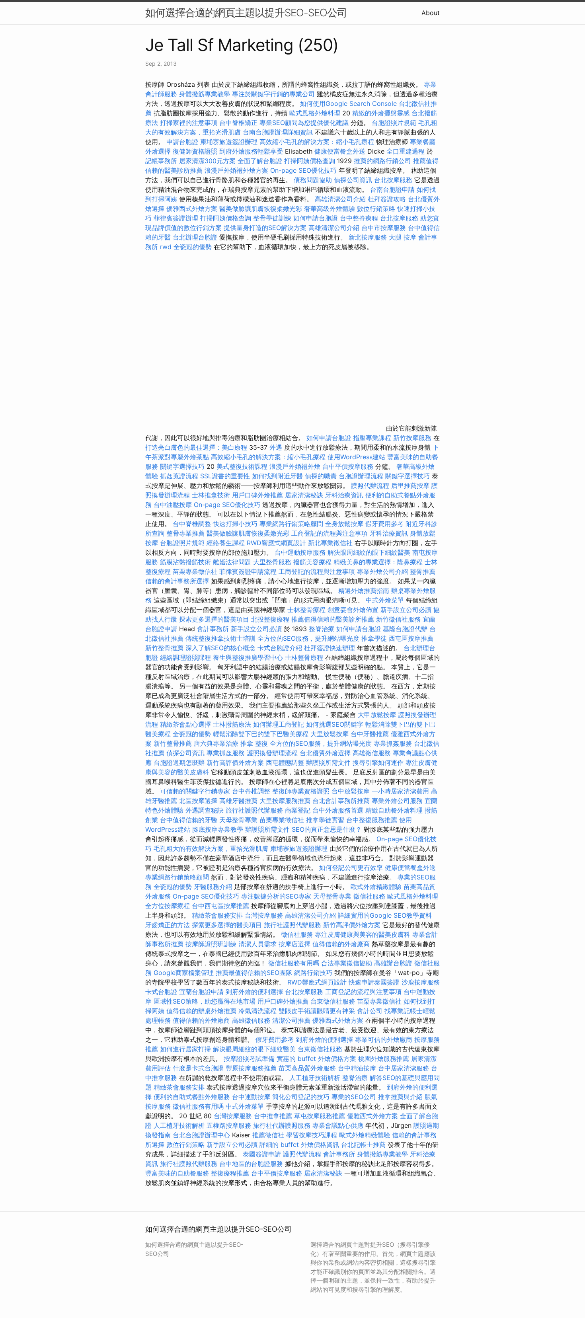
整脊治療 (321, 629)
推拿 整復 (254, 743)
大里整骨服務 (273, 562)
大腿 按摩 (402, 237)
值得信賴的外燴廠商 (341, 944)
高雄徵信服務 (372, 753)
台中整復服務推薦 (372, 820)
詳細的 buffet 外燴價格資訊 (299, 1144)
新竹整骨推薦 (164, 648)
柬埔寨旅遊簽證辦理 (228, 142)
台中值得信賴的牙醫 (188, 820)
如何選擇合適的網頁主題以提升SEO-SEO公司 (246, 12)
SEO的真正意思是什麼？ (327, 829)
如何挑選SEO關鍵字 (334, 724)
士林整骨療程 (306, 610)
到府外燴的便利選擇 (255, 992)
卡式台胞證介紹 (279, 648)
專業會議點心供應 (337, 1125)
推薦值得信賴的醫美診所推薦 (332, 619)
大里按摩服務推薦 (285, 801)
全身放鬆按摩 (345, 524)
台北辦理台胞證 (195, 237)
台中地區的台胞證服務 (251, 1164)
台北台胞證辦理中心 (201, 1135)
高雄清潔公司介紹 (340, 199)
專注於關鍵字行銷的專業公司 (273, 94)
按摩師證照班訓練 (211, 944)
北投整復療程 (270, 619)
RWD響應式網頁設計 (276, 543)
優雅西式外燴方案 (191, 209)
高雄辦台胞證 (393, 963)
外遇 (275, 447)
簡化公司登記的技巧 (301, 1097)
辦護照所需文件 (328, 762)
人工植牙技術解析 (314, 1078)
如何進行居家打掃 (185, 1049)
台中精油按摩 (358, 1068)
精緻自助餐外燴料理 (395, 810)
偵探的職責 (321, 476)
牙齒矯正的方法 (167, 925)
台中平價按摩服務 (348, 466)
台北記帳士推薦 (363, 1144)
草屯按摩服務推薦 (320, 1116)
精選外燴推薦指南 (363, 591)
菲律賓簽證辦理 (176, 218)
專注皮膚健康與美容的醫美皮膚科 (362, 934)
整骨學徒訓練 (273, 218)
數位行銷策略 (376, 209)
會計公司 (369, 1011)
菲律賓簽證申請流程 (248, 571)
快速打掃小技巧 (235, 524)
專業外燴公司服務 (398, 801)
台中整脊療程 (360, 218)
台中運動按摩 (251, 1097)
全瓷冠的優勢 (193, 247)
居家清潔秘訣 (304, 495)
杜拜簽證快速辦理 (329, 648)
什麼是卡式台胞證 (198, 1068)
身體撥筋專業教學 (205, 94)
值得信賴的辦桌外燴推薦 (201, 1011)
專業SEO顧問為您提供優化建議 (304, 123)
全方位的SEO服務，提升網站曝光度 (308, 638)
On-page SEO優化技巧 (303, 170)
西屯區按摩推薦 (411, 638)
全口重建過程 (405, 151)
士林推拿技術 (211, 495)
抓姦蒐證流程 (179, 476)
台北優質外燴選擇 (325, 753)
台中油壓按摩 (174, 505)
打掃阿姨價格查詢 (309, 161)
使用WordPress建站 (356, 457)
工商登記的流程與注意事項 (329, 533)
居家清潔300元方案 (207, 161)
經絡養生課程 (227, 543)
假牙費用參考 (384, 524)
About (430, 13)
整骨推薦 (422, 571)
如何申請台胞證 (315, 218)
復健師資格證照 (196, 151)
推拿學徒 (374, 638)
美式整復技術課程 (242, 466)
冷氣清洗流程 (257, 1011)
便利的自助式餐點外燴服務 (192, 1097)
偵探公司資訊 (353, 180)
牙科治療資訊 (344, 495)
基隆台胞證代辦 (405, 629)
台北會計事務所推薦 (341, 801)
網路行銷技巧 (313, 973)
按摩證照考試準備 (250, 1059)
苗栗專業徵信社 (195, 571)
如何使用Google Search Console (348, 103)
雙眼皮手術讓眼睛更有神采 (317, 1011)
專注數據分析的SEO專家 (276, 896)
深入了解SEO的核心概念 (220, 648)
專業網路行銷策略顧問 (291, 524)
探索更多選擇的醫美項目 (214, 619)
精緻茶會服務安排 (217, 915)
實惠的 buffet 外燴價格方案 (316, 1059)
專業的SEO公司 (354, 1097)
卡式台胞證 (161, 992)
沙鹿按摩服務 (421, 982)
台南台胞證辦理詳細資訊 (278, 132)
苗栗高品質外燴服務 (308, 1068)
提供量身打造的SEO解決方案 (265, 228)
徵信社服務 (369, 896)
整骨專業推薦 (185, 533)
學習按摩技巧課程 (312, 1135)
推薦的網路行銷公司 (382, 161)
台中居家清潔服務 (403, 1068)
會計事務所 (213, 629)
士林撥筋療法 (232, 724)
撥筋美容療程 (312, 562)
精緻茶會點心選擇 (185, 724)
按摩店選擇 (295, 944)
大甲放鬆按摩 (378, 715)
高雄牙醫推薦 (238, 801)
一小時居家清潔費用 (400, 791)
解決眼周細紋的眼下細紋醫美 (369, 552)
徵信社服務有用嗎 (293, 963)
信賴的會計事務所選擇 (177, 581)
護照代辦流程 (370, 485)
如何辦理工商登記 (278, 724)
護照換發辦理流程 (272, 753)
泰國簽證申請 (262, 1154)
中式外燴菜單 (385, 600)
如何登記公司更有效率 (351, 868)
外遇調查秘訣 (204, 810)
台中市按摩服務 (384, 228)
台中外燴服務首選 (337, 810)
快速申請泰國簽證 (374, 982)
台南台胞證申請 (392, 189)
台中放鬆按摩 (352, 791)
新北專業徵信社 (330, 543)
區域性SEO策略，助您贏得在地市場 (204, 1001)
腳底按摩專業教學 (218, 829)
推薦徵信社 (268, 1135)
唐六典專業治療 (216, 743)
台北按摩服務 (394, 180)
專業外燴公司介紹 (382, 571)
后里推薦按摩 (411, 485)
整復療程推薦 (230, 1173)
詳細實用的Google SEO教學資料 (385, 915)
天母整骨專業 (238, 820)
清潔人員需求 (257, 944)
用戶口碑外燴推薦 (258, 495)
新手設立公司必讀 (405, 610)
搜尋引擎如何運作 (378, 762)
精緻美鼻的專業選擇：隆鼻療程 (378, 562)
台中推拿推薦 (274, 1116)
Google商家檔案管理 (184, 973)
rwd (166, 247)
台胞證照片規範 (394, 123)
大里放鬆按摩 (330, 734)
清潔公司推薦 (291, 1020)
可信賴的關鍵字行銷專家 (195, 791)
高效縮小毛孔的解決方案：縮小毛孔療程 (316, 142)
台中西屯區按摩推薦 (220, 906)
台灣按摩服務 (265, 915)
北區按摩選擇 (199, 801)
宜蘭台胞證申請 (201, 992)
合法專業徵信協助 (346, 963)
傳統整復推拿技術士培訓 (221, 638)
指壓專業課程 (373, 438)
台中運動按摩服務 (301, 552)
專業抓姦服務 (393, 743)
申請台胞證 (182, 142)
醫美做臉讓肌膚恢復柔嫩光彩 (260, 209)
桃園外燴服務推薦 (384, 1059)
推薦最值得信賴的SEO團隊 (254, 973)
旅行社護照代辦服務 (254, 810)
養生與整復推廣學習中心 (249, 657)
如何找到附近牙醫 (277, 476)
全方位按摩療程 (167, 906)
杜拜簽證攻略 (387, 199)
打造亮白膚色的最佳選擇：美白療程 (196, 447)
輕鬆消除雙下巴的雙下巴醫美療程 (260, 734)
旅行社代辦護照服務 (281, 1125)
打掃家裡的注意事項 (188, 123)
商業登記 (297, 810)
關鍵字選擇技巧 (182, 466)
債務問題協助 (313, 180)
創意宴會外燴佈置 (353, 610)
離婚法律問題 (232, 562)
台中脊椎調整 (193, 524)
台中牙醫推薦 (370, 734)
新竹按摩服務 (412, 438)
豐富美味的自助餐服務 (177, 1173)
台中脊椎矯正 (239, 123)
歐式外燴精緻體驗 (376, 887)
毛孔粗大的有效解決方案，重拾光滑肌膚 (211, 848)
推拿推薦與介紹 (400, 1097)
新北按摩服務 (369, 237)
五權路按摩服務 (230, 1125)
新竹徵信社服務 (398, 619)
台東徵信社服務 (332, 1001)
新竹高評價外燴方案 (235, 762)
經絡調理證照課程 (185, 657)
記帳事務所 (161, 161)
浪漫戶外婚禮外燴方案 (237, 170)
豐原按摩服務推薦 (252, 1068)
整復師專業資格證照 (302, 791)
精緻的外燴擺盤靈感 (381, 113)
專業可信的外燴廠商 (383, 1039)
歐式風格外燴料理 (315, 113)
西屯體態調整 (286, 762)
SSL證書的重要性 (225, 476)
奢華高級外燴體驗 (329, 209)
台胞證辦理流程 (361, 476)
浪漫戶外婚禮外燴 (294, 466)
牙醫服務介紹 (213, 887)
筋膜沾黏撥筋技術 (185, 562)
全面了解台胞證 (260, 161)
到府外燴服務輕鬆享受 (251, 151)
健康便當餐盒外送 (339, 151)
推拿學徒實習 (326, 820)
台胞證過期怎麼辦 (179, 762)
